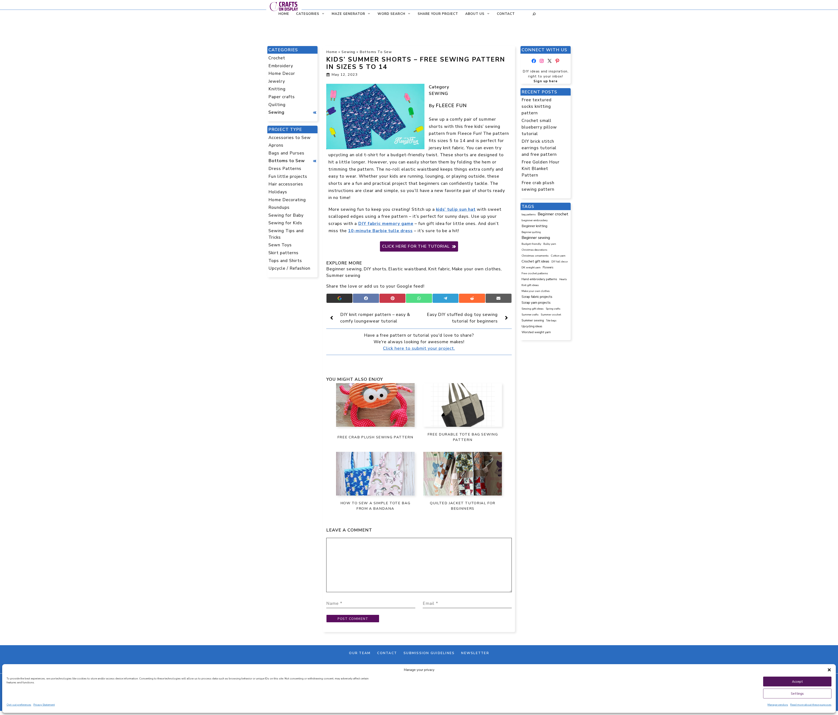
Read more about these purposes (810, 704)
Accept (797, 681)
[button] (829, 670)
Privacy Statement (44, 704)
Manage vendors (778, 704)
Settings (797, 693)
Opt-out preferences (19, 704)
